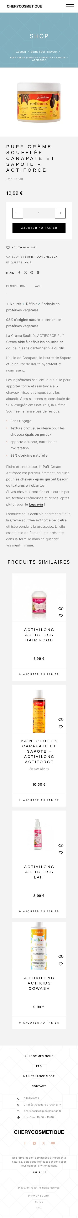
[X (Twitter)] (43, 1144)
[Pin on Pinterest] (32, 272)
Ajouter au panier (39, 227)
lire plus (39, 1172)
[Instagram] (34, 1144)
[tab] (16, 288)
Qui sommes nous (39, 1056)
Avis (38, 286)
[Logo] (32, 6)
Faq (39, 1207)
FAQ (39, 1066)
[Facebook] (25, 1144)
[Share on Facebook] (19, 272)
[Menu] (69, 6)
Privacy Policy (39, 1196)
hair (28, 262)
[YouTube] (53, 1144)
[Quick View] (61, 608)
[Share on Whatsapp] (38, 272)
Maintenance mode (39, 1076)
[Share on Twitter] (25, 272)
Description (16, 286)
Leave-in (36, 504)
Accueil (21, 52)
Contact (39, 1086)
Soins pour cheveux (44, 52)
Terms (39, 1201)
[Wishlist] (61, 615)
